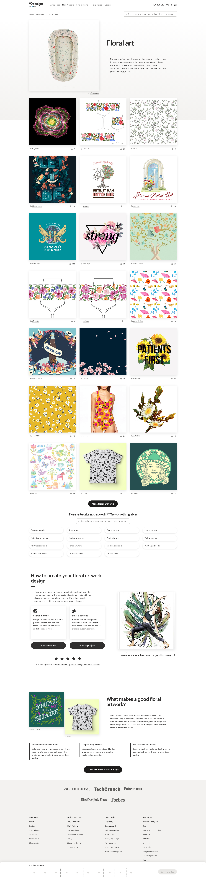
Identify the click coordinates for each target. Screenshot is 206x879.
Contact (32, 826)
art (123, 71)
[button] (203, 865)
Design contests (73, 822)
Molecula (35, 321)
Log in (174, 5)
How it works (68, 5)
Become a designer (150, 822)
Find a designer (83, 5)
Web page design (112, 830)
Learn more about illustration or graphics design (145, 655)
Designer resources (150, 851)
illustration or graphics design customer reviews (78, 664)
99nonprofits (34, 843)
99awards (147, 834)
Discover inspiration (75, 834)
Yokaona (85, 378)
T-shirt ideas (147, 847)
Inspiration (97, 5)
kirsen (85, 493)
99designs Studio (74, 843)
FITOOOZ (136, 436)
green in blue (87, 436)
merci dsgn (36, 263)
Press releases (34, 830)
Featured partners (150, 856)
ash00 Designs (94, 93)
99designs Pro (72, 847)
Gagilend (35, 148)
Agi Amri (136, 206)
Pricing (69, 839)
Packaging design (112, 839)
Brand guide (109, 834)
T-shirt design (110, 843)
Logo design (109, 822)
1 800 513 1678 (162, 5)
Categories (55, 5)
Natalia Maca (37, 206)
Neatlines (86, 206)
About (31, 822)
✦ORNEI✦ (36, 436)
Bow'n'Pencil (35, 729)
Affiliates (146, 839)
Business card (110, 826)
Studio (108, 5)
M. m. (135, 148)
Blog (144, 826)
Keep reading (96, 755)
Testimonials (34, 839)
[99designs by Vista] (36, 4)
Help (144, 860)
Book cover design (112, 847)
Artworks (50, 14)
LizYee (34, 493)
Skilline (135, 493)
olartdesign (123, 652)
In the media (34, 834)
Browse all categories (113, 851)
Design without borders (152, 830)
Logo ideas (147, 843)
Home (31, 14)
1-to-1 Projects (72, 826)
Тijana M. (86, 148)
